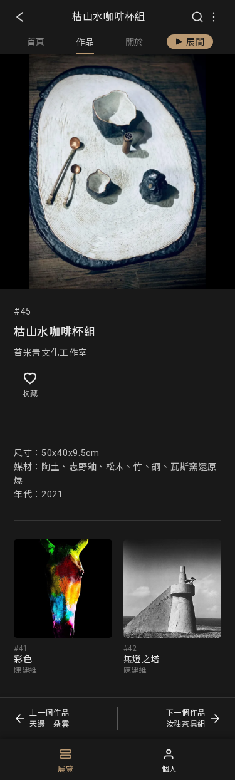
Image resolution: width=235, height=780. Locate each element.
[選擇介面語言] (213, 16)
